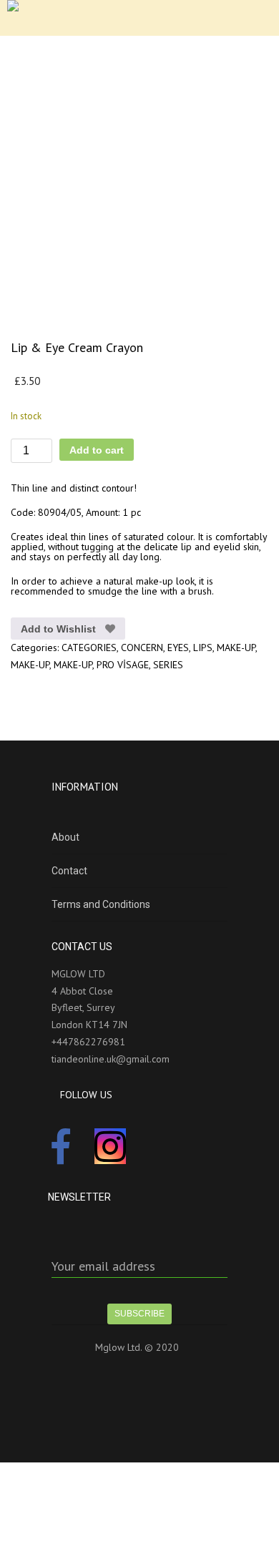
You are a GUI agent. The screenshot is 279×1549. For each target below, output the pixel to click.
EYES (178, 647)
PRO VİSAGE (123, 664)
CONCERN (142, 647)
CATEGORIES (89, 647)
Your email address (103, 1266)
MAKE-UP (236, 647)
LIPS (202, 647)
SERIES (168, 664)
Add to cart (96, 450)
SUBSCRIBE (139, 1314)
